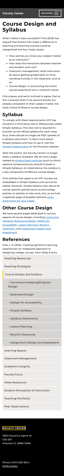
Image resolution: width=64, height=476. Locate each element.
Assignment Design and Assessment (34, 342)
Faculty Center (13, 13)
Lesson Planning (28, 224)
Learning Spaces (15, 350)
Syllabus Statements (24, 318)
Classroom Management (20, 358)
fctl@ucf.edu (10, 466)
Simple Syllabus (21, 310)
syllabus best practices (28, 160)
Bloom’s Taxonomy (22, 334)
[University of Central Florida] (25, 4)
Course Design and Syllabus (23, 274)
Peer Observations (16, 406)
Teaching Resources (17, 258)
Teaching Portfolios (17, 398)
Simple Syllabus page (15, 146)
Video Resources (15, 382)
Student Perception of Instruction (27, 390)
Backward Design (25, 221)
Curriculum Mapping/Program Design (29, 284)
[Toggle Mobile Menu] (60, 4)
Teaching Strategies (17, 266)
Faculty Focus (13, 374)
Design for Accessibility (26, 302)
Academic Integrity (17, 366)
